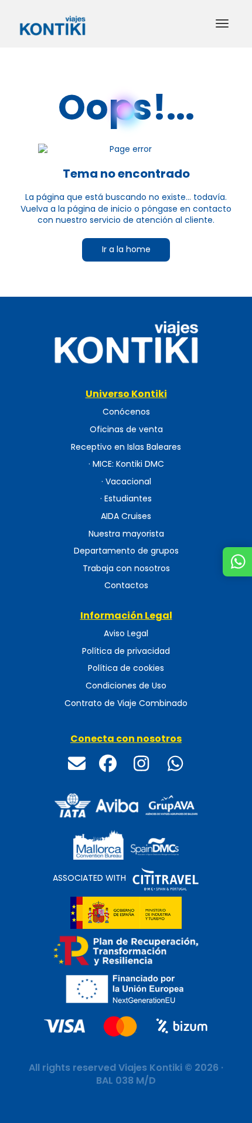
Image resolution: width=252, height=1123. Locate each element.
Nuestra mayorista (126, 534)
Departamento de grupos (126, 551)
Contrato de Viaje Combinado (126, 703)
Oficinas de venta (126, 429)
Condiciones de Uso (126, 685)
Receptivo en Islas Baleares (126, 447)
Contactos (126, 585)
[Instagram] (142, 763)
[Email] (77, 764)
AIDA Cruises (126, 516)
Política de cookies (126, 668)
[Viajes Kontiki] (126, 342)
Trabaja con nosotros (126, 568)
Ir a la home (126, 249)
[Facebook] (108, 763)
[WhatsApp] (175, 764)
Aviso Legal (126, 633)
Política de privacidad (126, 651)
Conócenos (126, 412)
